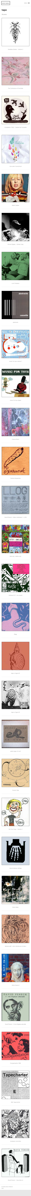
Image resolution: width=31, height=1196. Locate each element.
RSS (3, 1188)
